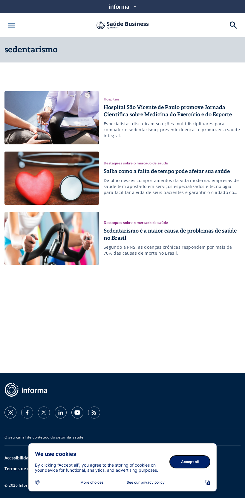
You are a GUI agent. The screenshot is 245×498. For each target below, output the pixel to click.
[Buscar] (233, 25)
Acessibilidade (18, 458)
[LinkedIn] (61, 412)
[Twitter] (44, 412)
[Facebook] (27, 412)
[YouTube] (77, 412)
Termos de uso (19, 468)
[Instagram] (10, 412)
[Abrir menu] (11, 25)
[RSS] (94, 412)
